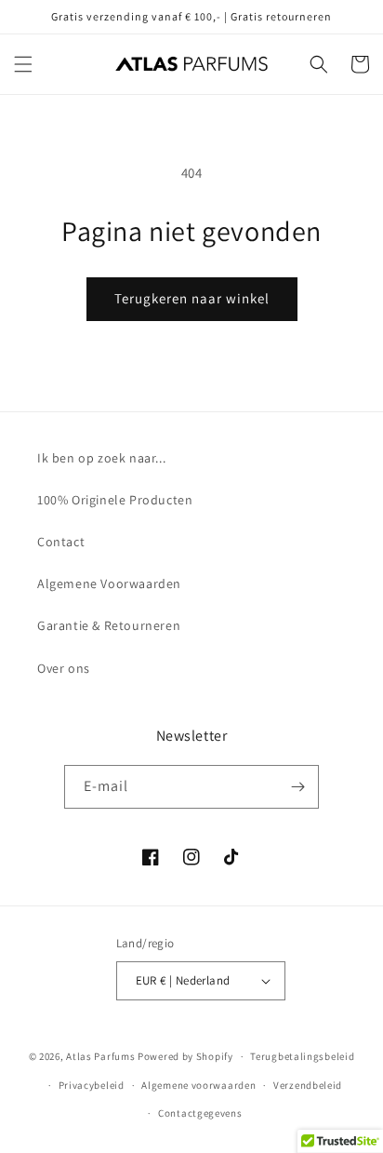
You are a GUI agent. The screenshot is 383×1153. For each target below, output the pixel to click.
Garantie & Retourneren (108, 625)
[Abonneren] (297, 787)
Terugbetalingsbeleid (302, 1056)
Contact (61, 541)
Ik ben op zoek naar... (101, 457)
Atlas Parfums (100, 1056)
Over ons (63, 668)
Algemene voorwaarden (198, 1085)
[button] (23, 64)
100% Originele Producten (114, 499)
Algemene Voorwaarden (109, 583)
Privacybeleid (92, 1085)
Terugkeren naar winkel (192, 298)
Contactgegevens (200, 1112)
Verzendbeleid (307, 1085)
